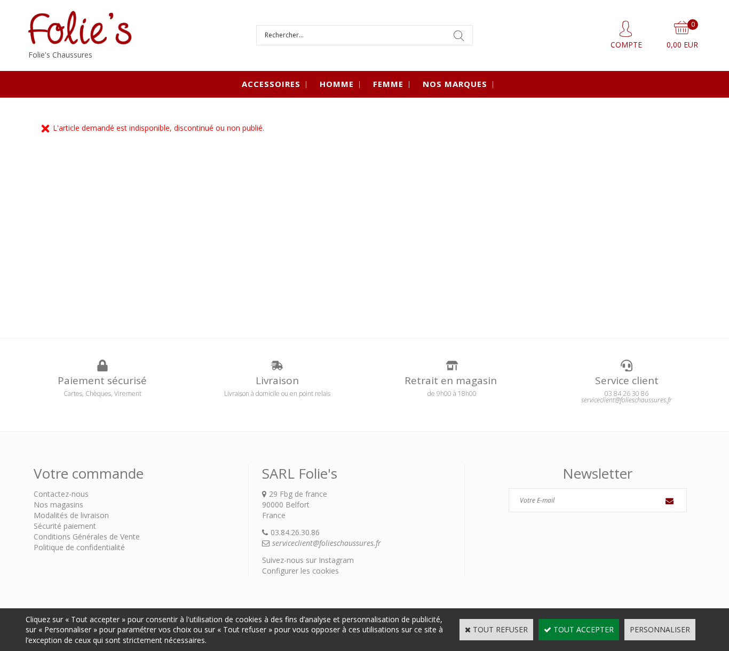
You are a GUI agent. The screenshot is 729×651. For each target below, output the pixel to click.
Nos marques (455, 83)
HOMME (337, 83)
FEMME (388, 83)
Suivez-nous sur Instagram (308, 560)
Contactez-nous (61, 494)
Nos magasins (58, 504)
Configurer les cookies (300, 571)
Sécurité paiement (65, 526)
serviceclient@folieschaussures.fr (326, 543)
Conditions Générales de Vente (87, 536)
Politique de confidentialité (79, 547)
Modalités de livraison (71, 515)
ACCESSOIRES (271, 83)
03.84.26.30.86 (295, 532)
